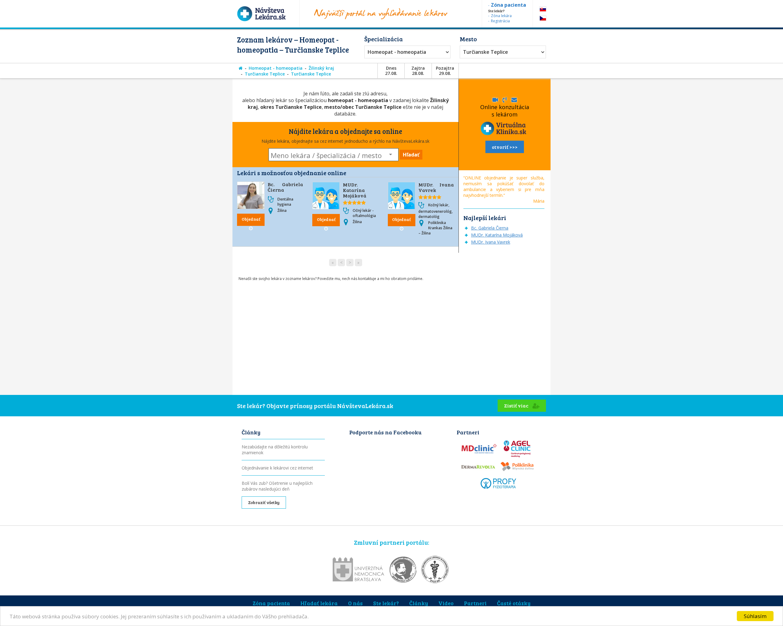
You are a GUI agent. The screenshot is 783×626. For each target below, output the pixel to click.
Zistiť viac (516, 405)
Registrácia (500, 21)
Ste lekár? (386, 603)
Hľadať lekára (319, 603)
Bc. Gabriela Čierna (285, 187)
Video (446, 603)
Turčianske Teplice (485, 52)
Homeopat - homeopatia (397, 52)
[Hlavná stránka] (241, 68)
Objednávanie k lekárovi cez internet (277, 468)
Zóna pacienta (271, 603)
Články (418, 603)
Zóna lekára (501, 15)
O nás (355, 603)
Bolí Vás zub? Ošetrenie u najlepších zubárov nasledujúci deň (277, 486)
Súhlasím (755, 616)
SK (543, 9)
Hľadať (411, 154)
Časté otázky (513, 603)
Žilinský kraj (321, 68)
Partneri (475, 603)
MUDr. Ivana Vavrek (436, 187)
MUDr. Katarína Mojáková (354, 190)
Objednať (251, 219)
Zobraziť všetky (264, 502)
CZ (543, 18)
